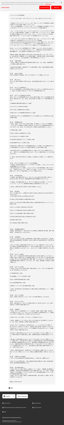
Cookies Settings (5, 7)
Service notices (37, 407)
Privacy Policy (37, 403)
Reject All (56, 7)
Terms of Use (7, 403)
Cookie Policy (48, 4)
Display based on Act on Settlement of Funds (15, 407)
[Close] (61, 3)
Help (5, 412)
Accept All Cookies (44, 7)
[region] (32, 5)
